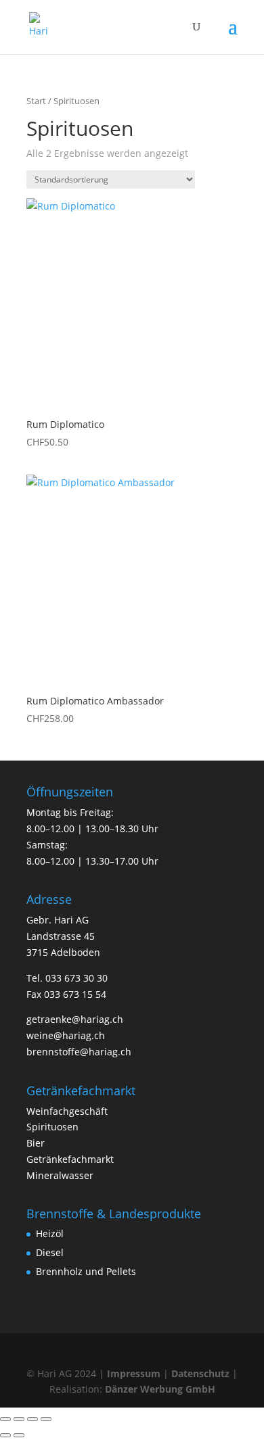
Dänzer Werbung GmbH (160, 1389)
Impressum (133, 1373)
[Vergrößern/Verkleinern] (5, 1419)
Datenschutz (200, 1373)
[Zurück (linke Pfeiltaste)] (5, 1435)
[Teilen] (32, 1419)
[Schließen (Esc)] (46, 1419)
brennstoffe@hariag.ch (78, 1051)
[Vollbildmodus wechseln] (19, 1419)
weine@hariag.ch (65, 1035)
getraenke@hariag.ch (74, 1019)
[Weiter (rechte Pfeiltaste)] (19, 1435)
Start (36, 101)
